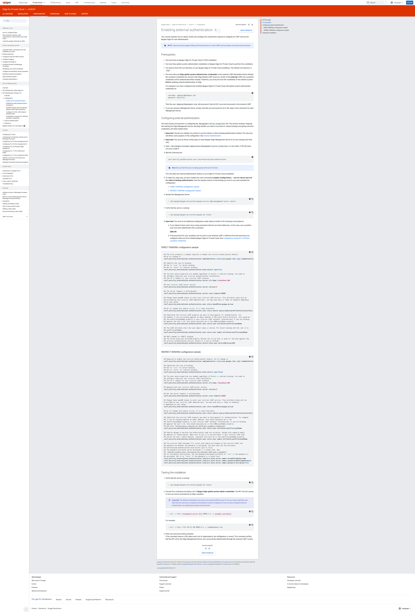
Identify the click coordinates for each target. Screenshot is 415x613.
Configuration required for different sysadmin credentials (200, 426)
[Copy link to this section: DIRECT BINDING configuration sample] (201, 247)
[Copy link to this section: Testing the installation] (188, 472)
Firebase (78, 599)
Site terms (42, 608)
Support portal (164, 591)
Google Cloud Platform (93, 599)
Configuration (39, 14)
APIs (76, 2)
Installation (23, 14)
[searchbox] (14, 20)
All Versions (8, 14)
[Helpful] (249, 24)
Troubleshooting (89, 2)
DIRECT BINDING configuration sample (184, 187)
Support (84, 14)
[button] (14, 54)
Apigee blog (291, 587)
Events (34, 584)
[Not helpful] (252, 24)
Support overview (165, 584)
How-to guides (70, 14)
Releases (103, 2)
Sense (68, 2)
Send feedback (246, 30)
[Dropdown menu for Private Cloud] (45, 2)
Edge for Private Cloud (13, 9)
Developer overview (294, 580)
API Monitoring (56, 2)
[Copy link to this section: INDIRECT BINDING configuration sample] (203, 352)
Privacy (34, 608)
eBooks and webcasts (39, 591)
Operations (54, 14)
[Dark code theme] (252, 93)
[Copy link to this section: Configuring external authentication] (202, 118)
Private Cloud (37, 2)
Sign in (409, 2)
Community (125, 2)
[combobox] (376, 3)
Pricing (113, 2)
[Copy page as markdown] (216, 30)
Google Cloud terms (54, 608)
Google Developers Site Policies (192, 564)
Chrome (68, 599)
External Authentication (212, 136)
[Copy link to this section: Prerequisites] (178, 54)
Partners (35, 587)
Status (161, 587)
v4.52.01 (32, 9)
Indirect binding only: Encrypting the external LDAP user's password (197, 452)
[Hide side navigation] (26, 609)
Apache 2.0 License (163, 564)
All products (109, 599)
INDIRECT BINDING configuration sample (185, 191)
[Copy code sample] (252, 199)
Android (58, 599)
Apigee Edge (23, 2)
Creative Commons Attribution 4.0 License (216, 562)
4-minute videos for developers (298, 584)
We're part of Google (39, 580)
